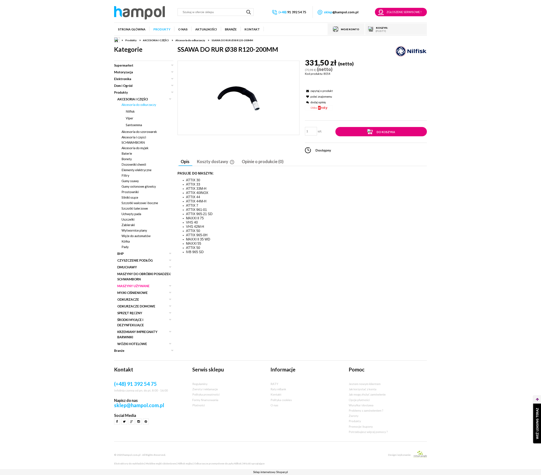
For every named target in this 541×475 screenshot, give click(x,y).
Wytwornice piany (134, 230)
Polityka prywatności (206, 394)
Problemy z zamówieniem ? (366, 410)
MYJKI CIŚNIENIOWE (132, 293)
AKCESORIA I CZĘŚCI (132, 99)
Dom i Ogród (123, 85)
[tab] (185, 162)
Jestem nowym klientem (365, 384)
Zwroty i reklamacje (205, 389)
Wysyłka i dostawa (361, 405)
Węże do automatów (136, 236)
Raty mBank (278, 389)
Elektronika (122, 79)
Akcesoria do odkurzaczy (139, 104)
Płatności (198, 405)
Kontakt (275, 394)
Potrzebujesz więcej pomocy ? (368, 432)
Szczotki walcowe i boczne (140, 203)
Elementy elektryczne (137, 170)
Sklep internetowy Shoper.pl (270, 472)
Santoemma (134, 125)
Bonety (127, 159)
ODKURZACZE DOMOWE (136, 306)
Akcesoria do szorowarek (139, 132)
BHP (120, 253)
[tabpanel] (302, 213)
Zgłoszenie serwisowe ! (404, 12)
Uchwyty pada (131, 214)
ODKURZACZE (128, 299)
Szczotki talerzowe (135, 208)
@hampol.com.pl (341, 12)
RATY (274, 384)
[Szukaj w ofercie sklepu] (249, 12)
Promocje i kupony (361, 426)
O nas (274, 405)
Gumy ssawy (130, 181)
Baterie (127, 153)
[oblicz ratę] (319, 109)
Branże (119, 350)
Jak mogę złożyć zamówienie (367, 394)
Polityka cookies (281, 400)
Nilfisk (130, 111)
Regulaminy (200, 384)
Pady (125, 247)
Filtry (125, 175)
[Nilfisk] (411, 51)
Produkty (121, 92)
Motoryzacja (123, 72)
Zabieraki (128, 225)
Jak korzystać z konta (362, 389)
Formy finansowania (205, 400)
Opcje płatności (359, 400)
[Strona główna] (139, 12)
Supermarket (123, 65)
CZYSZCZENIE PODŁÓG (135, 260)
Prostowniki (130, 192)
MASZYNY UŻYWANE (133, 286)
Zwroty (353, 416)
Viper (129, 118)
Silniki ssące (130, 197)
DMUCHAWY (127, 267)
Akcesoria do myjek (135, 148)
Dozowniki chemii (134, 164)
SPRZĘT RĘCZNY (129, 313)
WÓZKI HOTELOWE (132, 344)
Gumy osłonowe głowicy (139, 186)
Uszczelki (128, 219)
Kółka (126, 241)
